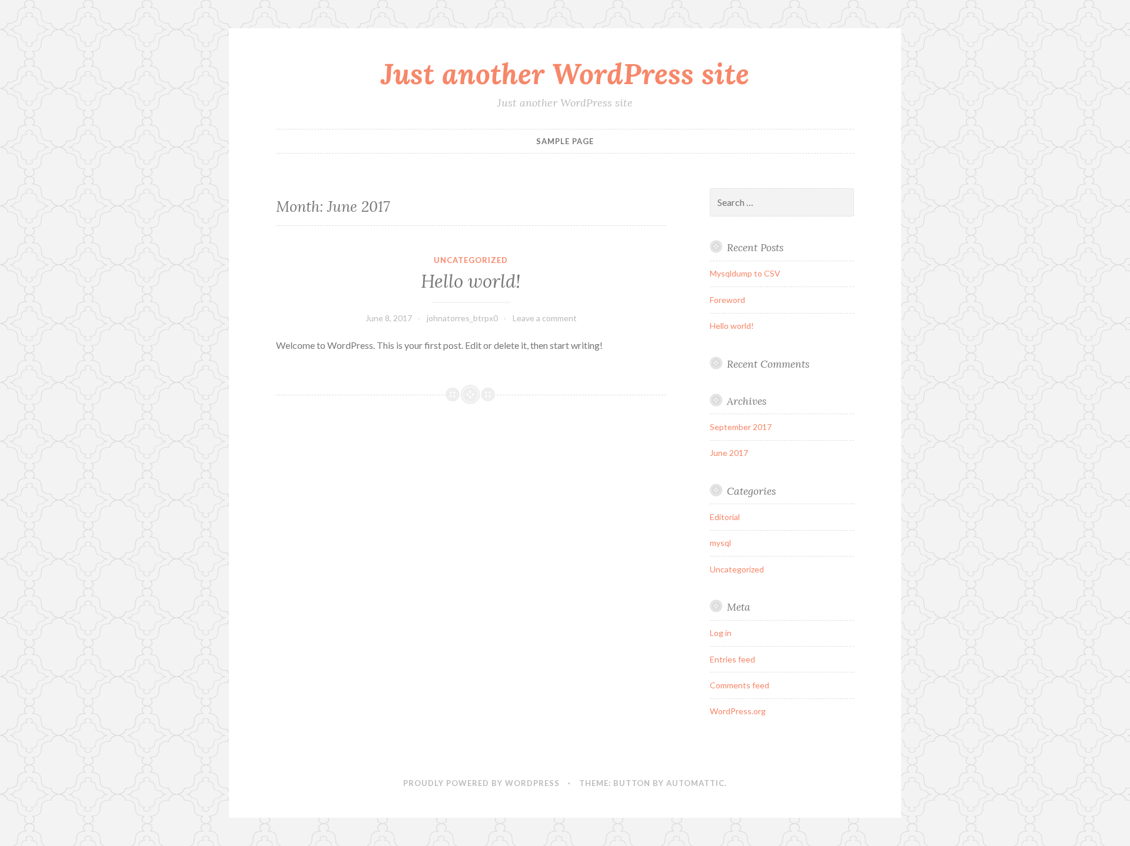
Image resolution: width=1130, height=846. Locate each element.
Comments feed (739, 685)
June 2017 (729, 453)
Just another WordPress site (565, 73)
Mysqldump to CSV (745, 273)
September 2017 (741, 427)
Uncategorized (471, 260)
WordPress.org (738, 711)
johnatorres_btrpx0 (462, 318)
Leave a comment (545, 318)
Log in (721, 633)
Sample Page (565, 141)
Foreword (727, 300)
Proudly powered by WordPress (481, 783)
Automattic (695, 783)
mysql (720, 543)
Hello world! (471, 281)
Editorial (725, 517)
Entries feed (732, 659)
